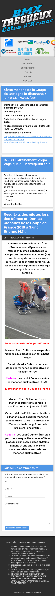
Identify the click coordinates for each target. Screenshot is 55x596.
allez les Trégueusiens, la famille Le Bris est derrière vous (30, 570)
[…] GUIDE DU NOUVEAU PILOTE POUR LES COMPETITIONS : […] (30, 581)
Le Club (28, 72)
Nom (8, 481)
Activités (27, 64)
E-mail (8, 488)
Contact (27, 81)
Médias (27, 77)
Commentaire (12, 503)
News (27, 59)
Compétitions (28, 68)
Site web (9, 496)
